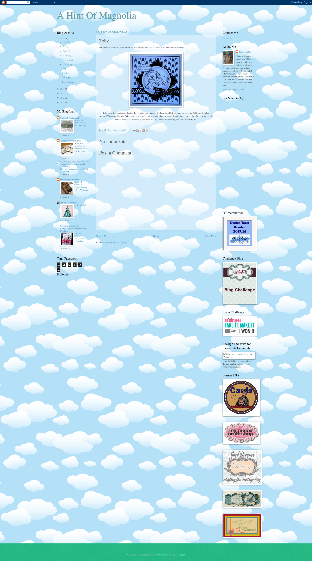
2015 (62, 38)
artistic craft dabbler (69, 179)
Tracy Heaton (245, 51)
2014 (62, 88)
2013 (62, 93)
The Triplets (67, 77)
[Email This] (134, 130)
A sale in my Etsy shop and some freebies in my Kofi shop (80, 147)
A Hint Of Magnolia (96, 14)
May (65, 46)
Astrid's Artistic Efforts (70, 140)
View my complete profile (233, 89)
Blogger (181, 554)
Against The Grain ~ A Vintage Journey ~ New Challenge (81, 186)
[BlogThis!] (137, 130)
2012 (62, 97)
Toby (64, 68)
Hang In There (68, 81)
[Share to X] (140, 130)
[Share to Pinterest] (146, 130)
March (66, 55)
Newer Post (102, 236)
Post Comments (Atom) (117, 242)
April (65, 51)
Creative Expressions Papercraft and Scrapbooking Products (73, 228)
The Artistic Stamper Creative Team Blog (73, 165)
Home (156, 236)
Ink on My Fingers (68, 202)
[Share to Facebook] (143, 130)
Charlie (65, 72)
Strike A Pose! (80, 205)
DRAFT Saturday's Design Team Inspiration (79, 237)
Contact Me (228, 37)
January (66, 64)
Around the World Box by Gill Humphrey (80, 123)
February (67, 60)
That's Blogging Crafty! (70, 117)
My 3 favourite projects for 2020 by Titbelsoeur (74, 170)
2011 (62, 102)
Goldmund (162, 554)
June (65, 42)
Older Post (210, 236)
